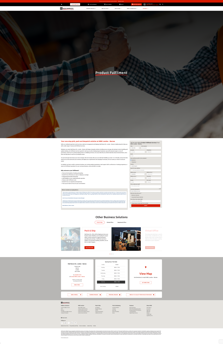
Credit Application (133, 311)
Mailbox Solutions (65, 305)
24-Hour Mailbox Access (65, 307)
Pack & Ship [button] (117, 8)
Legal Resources (150, 315)
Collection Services (98, 312)
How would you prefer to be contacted (138, 158)
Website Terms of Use (64, 325)
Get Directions (145, 282)
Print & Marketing (116, 305)
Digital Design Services (134, 312)
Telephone (134, 162)
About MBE (149, 305)
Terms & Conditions (82, 325)
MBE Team (148, 310)
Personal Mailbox (113, 294)
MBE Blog (148, 311)
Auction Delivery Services (82, 310)
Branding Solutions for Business (135, 310)
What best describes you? (135, 193)
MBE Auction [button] (105, 8)
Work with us (149, 307)
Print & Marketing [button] (131, 8)
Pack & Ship (98, 305)
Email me (133, 160)
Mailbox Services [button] (90, 8)
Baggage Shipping (98, 308)
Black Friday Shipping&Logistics (135, 308)
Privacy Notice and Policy (74, 325)
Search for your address (135, 168)
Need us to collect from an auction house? (141, 294)
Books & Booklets (115, 311)
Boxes (113, 312)
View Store (77, 284)
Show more (64, 317)
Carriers (96, 310)
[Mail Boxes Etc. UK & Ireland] (67, 8)
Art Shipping (97, 307)
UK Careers (149, 308)
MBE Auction (81, 305)
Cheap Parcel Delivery (99, 311)
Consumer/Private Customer (137, 197)
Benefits (62, 310)
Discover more (89, 247)
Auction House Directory (82, 312)
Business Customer (135, 195)
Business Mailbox (94, 294)
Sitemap (148, 312)
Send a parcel (74, 294)
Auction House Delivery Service (83, 311)
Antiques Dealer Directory (83, 308)
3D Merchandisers (115, 307)
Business (132, 305)
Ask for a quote (137, 4)
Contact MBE (149, 314)
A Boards (114, 308)
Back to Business (133, 307)
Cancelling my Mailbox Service (66, 311)
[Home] (61, 4)
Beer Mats (114, 310)
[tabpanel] (111, 239)
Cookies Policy (89, 325)
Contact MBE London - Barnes (78, 276)
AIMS (62, 308)
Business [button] (145, 8)
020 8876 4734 (77, 274)
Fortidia (94, 325)
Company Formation (64, 312)
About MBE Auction (81, 307)
